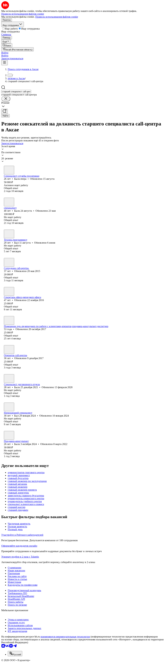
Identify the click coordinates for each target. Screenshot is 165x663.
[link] (6, 45)
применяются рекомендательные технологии (65, 636)
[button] (4, 52)
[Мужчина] (9, 234)
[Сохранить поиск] (4, 111)
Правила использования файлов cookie (56, 16)
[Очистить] (5, 98)
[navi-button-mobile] (4, 62)
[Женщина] (9, 170)
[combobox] (16, 91)
